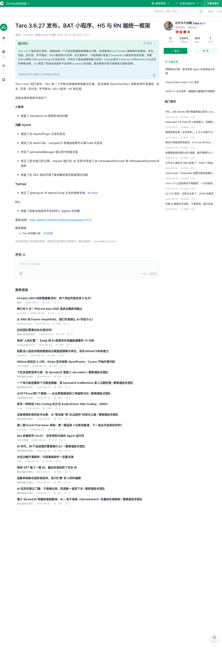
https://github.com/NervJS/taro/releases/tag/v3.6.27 (60, 220)
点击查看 (48, 233)
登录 (211, 11)
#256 (95, 193)
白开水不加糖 (183, 23)
